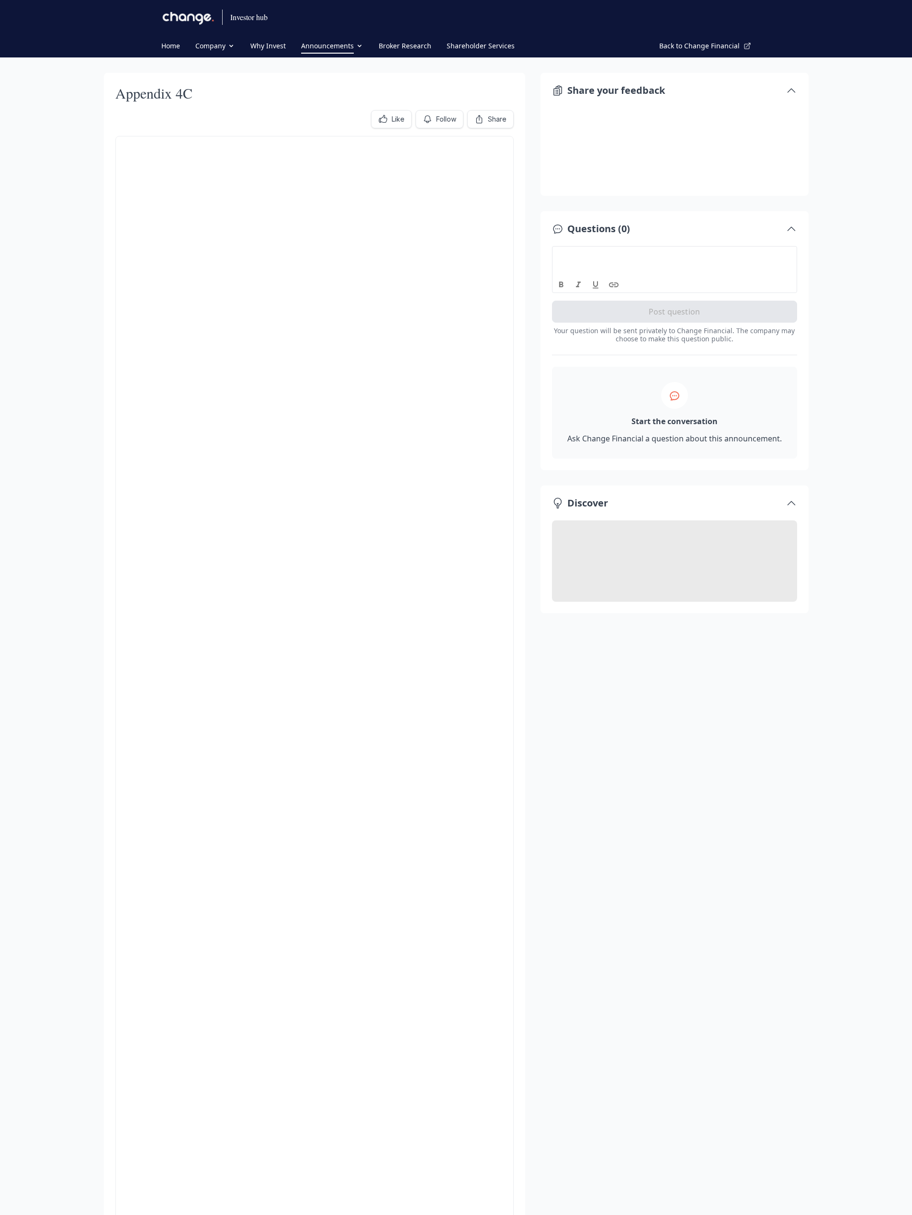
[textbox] (675, 255)
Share (497, 119)
